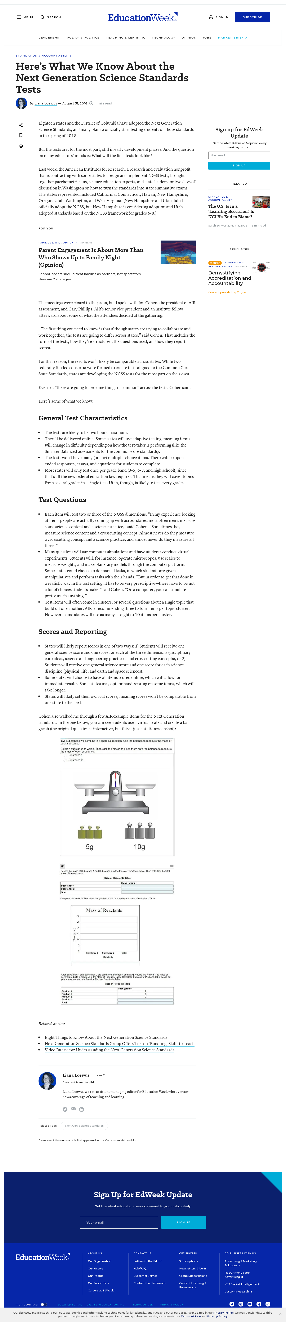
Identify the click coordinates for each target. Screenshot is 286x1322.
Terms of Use (143, 1304)
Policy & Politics (83, 37)
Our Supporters (98, 1283)
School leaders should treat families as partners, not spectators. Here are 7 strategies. (90, 276)
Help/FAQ (140, 1268)
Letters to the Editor (148, 1261)
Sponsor (242, 266)
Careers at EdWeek (101, 1290)
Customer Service (145, 1275)
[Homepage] (143, 17)
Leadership (50, 37)
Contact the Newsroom (150, 1283)
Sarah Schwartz (218, 225)
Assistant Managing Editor (81, 1082)
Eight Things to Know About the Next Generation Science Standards (106, 1037)
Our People (95, 1275)
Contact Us (142, 1253)
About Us (95, 1253)
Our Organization (99, 1261)
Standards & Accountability (44, 55)
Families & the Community (58, 242)
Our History (95, 1268)
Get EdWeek (188, 1253)
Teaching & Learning (126, 37)
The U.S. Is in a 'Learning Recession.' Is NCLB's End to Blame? (231, 211)
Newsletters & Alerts (193, 1268)
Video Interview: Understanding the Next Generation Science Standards (109, 1050)
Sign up (184, 1222)
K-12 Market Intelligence (241, 1284)
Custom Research (237, 1291)
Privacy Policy (171, 1304)
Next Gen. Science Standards (84, 1125)
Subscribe (252, 17)
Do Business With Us (240, 1253)
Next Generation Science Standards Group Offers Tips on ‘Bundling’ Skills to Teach (120, 1043)
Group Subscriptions (193, 1275)
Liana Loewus (46, 103)
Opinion (189, 37)
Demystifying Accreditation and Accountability (229, 278)
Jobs (207, 37)
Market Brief (231, 37)
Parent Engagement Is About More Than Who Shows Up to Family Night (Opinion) (91, 257)
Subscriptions (188, 1261)
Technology (163, 37)
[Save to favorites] (21, 135)
